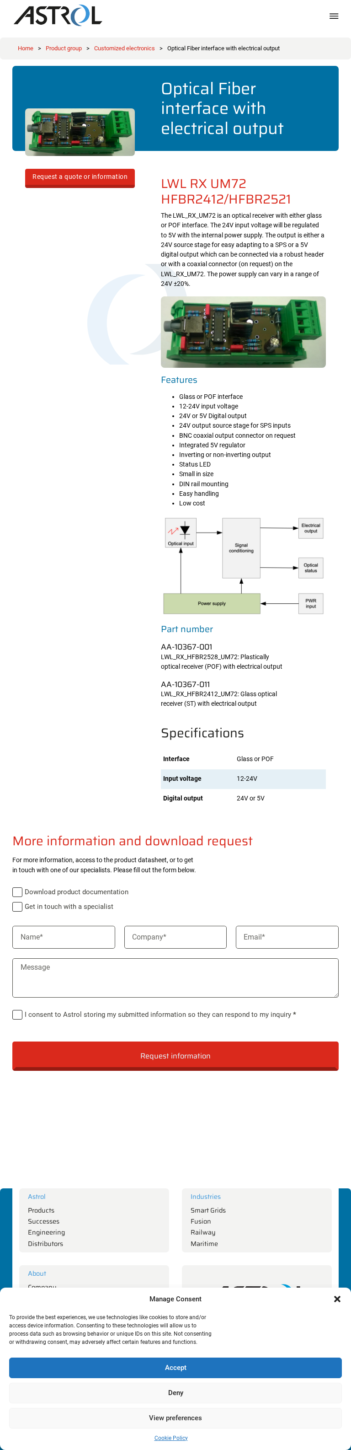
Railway (203, 1232)
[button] (337, 1299)
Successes (43, 1221)
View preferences (175, 1418)
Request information (175, 1056)
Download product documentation (76, 892)
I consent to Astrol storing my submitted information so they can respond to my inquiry (160, 1014)
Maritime (204, 1244)
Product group (64, 48)
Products (41, 1210)
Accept (175, 1368)
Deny (175, 1393)
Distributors (45, 1244)
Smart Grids (208, 1210)
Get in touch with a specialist (69, 906)
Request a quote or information (80, 177)
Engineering (46, 1232)
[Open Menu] (334, 16)
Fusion (201, 1221)
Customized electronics (124, 48)
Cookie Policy (171, 1438)
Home (25, 48)
